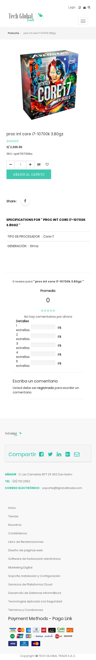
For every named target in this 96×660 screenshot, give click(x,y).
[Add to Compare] (80, 7)
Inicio (12, 508)
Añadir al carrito (29, 174)
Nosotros (14, 525)
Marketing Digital (20, 567)
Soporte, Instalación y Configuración (34, 576)
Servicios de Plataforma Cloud (30, 584)
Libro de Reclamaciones (26, 542)
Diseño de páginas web (25, 550)
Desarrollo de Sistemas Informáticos (34, 593)
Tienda (13, 516)
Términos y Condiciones (25, 610)
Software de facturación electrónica (34, 559)
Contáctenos (17, 533)
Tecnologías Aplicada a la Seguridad (35, 601)
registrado (45, 388)
